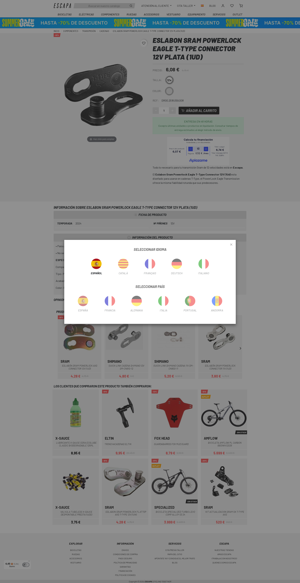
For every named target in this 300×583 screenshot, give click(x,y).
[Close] (231, 245)
